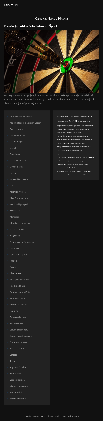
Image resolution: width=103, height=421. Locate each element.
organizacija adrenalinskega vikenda (69, 157)
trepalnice (60, 175)
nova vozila (61, 150)
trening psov (87, 171)
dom (73, 120)
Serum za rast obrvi (19, 329)
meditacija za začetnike (80, 136)
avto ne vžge (75, 116)
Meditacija (15, 210)
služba (69, 168)
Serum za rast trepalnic (21, 336)
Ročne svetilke (16, 323)
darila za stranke (62, 121)
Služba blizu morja (78, 168)
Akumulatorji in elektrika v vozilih (25, 122)
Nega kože (15, 235)
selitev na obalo (72, 164)
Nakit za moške (17, 229)
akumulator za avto (63, 116)
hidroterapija (61, 129)
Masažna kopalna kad (20, 198)
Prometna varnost (18, 298)
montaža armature (74, 140)
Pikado (13, 267)
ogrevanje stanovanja (64, 154)
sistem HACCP (83, 164)
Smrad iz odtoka (17, 348)
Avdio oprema (16, 129)
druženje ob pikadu (84, 121)
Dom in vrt (15, 154)
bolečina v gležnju (86, 116)
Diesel (13, 148)
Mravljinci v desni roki (20, 223)
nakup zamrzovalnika (64, 147)
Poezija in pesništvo (19, 279)
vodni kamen (69, 175)
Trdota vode (15, 373)
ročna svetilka (61, 164)
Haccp (13, 173)
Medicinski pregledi (19, 204)
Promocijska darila (19, 304)
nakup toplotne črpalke (77, 143)
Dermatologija (16, 141)
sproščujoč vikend (75, 171)
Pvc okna (14, 311)
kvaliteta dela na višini (74, 133)
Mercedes (14, 217)
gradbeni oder (79, 126)
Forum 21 (11, 5)
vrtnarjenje (78, 175)
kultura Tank (61, 133)
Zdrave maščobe (18, 398)
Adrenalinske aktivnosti (21, 116)
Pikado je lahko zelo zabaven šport (30, 26)
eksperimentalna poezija (65, 126)
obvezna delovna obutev (74, 150)
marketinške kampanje (64, 136)
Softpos (13, 354)
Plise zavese (15, 273)
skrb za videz (61, 168)
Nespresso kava (85, 147)
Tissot (13, 361)
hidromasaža (89, 126)
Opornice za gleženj (19, 254)
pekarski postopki (88, 157)
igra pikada (70, 129)
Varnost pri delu (17, 379)
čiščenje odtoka (88, 175)
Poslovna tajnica (17, 285)
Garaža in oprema (18, 160)
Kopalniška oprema (19, 179)
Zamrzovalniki (16, 392)
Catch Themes (73, 416)
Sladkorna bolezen (19, 342)
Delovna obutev (17, 135)
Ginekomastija (16, 166)
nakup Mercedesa (63, 143)
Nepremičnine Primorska (22, 242)
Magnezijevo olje (18, 191)
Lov (11, 185)
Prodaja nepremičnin (20, 292)
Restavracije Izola (18, 317)
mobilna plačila (62, 140)
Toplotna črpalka (18, 367)
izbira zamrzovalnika (82, 129)
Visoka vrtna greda (19, 386)
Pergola (13, 260)
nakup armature (87, 140)
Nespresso (15, 248)
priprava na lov (86, 161)
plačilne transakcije (63, 161)
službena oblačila (62, 171)
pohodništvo (75, 161)
